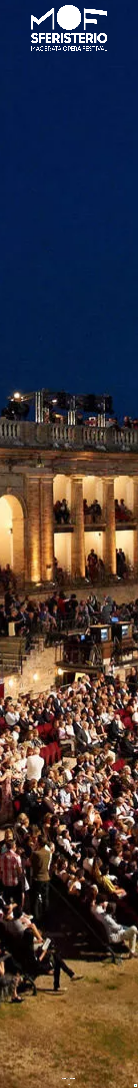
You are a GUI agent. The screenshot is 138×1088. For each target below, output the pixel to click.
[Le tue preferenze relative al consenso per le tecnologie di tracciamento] (135, 1085)
